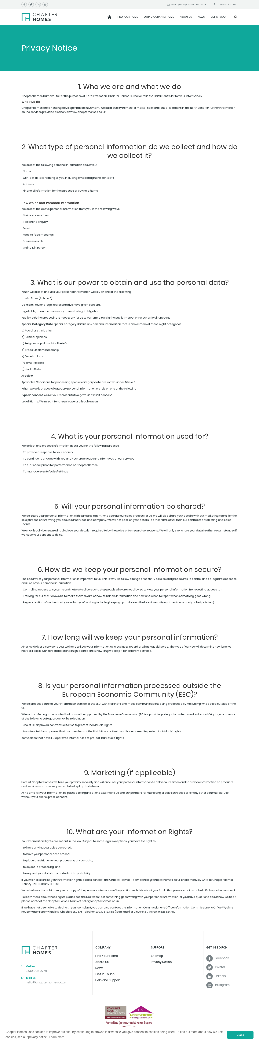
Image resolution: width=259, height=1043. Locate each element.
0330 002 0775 (36, 971)
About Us (186, 17)
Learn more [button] (56, 1037)
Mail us (31, 978)
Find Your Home (128, 17)
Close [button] (240, 1034)
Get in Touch (219, 17)
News (201, 17)
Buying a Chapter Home (159, 17)
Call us (30, 966)
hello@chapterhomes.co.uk (46, 982)
